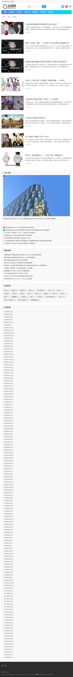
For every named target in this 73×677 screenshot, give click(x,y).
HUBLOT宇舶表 (10, 300)
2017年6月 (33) (8, 599)
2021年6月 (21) (8, 471)
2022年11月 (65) (8, 426)
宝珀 (55, 293)
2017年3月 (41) (8, 607)
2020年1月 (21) (8, 516)
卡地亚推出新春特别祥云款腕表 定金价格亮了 (41, 24)
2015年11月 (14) (8, 649)
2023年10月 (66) (8, 396)
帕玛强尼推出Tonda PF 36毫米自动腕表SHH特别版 (19, 227)
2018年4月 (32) (8, 572)
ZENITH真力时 (23, 300)
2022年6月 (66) (8, 439)
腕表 (32, 290)
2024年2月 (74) (8, 386)
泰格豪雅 (15, 297)
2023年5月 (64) (8, 410)
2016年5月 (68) (8, 633)
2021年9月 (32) (8, 463)
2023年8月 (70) (8, 402)
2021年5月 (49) (8, 474)
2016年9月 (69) (8, 622)
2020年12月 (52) (8, 487)
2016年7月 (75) (8, 628)
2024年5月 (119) (8, 378)
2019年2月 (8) (8, 545)
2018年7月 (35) (8, 564)
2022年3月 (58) (8, 447)
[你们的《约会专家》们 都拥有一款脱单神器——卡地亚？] (12, 84)
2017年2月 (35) (8, 609)
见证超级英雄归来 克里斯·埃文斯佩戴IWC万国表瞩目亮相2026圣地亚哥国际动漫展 (28, 240)
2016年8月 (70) (8, 625)
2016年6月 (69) (8, 630)
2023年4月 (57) (8, 412)
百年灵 (63, 293)
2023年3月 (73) (8, 415)
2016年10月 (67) (8, 620)
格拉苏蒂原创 (51, 297)
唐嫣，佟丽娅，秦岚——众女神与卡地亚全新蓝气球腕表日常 (47, 43)
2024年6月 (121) (8, 375)
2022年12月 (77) (8, 423)
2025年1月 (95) (8, 357)
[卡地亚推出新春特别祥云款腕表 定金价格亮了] (12, 28)
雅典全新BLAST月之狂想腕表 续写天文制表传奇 (18, 235)
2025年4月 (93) (8, 349)
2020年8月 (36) (8, 498)
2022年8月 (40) (8, 434)
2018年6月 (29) (8, 567)
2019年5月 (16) (8, 537)
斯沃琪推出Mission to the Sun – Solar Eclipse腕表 (18, 278)
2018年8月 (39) (8, 561)
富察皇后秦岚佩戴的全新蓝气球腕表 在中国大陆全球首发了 (46, 62)
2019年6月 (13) (8, 535)
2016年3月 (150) (8, 638)
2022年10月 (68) (8, 428)
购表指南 (51, 12)
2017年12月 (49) (8, 583)
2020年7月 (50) (8, 500)
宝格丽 (14, 290)
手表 (62, 297)
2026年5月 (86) (8, 319)
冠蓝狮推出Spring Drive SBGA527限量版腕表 (16, 270)
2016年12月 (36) (8, 614)
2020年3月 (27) (8, 511)
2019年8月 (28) (8, 529)
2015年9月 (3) (8, 654)
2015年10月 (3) (8, 652)
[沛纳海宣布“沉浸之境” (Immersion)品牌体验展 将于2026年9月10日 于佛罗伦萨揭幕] (36, 195)
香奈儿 (38, 293)
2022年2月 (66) (8, 450)
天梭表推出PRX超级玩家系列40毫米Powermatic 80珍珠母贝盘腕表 (22, 255)
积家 (15, 293)
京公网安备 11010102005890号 (45, 674)
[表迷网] (9, 6)
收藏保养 (35, 12)
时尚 (60, 290)
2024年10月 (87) (8, 365)
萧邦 (6, 297)
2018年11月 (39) (8, 553)
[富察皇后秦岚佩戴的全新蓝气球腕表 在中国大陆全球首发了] (12, 65)
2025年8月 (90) (8, 338)
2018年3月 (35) (8, 575)
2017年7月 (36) (8, 596)
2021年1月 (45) (8, 484)
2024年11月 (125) (9, 362)
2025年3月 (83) (8, 351)
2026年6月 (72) (8, 317)
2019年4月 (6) (8, 540)
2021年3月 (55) (8, 479)
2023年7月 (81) (8, 404)
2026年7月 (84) (8, 314)
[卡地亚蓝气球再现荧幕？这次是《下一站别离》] (12, 103)
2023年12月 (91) (8, 391)
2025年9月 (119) (8, 335)
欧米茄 (23, 290)
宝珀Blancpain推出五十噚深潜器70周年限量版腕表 (18, 262)
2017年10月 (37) (8, 588)
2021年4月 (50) (8, 476)
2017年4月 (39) (8, 604)
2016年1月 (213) (8, 644)
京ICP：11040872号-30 (30, 674)
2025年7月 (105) (8, 341)
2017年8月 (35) (8, 593)
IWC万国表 (41, 290)
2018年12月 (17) (8, 551)
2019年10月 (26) (8, 524)
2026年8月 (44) (8, 311)
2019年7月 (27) (8, 532)
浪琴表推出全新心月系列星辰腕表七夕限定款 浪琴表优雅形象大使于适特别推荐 (27, 230)
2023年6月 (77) (8, 407)
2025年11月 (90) (8, 330)
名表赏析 (11, 12)
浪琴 (30, 293)
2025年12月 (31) (8, 327)
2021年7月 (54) (8, 468)
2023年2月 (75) (8, 418)
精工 (33, 297)
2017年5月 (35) (8, 601)
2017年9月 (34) (8, 591)
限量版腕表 (35, 300)
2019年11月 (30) (8, 521)
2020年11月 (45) (8, 490)
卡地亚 (7, 293)
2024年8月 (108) (8, 370)
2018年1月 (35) (8, 580)
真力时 (41, 297)
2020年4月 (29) (8, 508)
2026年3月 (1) (8, 325)
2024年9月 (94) (8, 367)
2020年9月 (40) (8, 495)
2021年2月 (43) (8, 482)
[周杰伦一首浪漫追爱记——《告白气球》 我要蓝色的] (12, 159)
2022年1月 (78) (8, 452)
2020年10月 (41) (8, 492)
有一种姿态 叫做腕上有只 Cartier (37, 137)
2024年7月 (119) (8, 373)
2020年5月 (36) (8, 505)
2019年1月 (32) (8, 548)
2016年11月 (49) (8, 617)
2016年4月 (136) (8, 636)
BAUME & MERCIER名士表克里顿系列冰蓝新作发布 (18, 276)
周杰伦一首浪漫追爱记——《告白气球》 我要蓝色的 (44, 155)
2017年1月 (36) (8, 612)
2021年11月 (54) (8, 458)
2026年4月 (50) (8, 322)
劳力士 (51, 290)
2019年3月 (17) (8, 543)
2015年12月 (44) (8, 646)
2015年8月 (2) (8, 657)
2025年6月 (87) (8, 343)
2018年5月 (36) (8, 569)
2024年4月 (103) (8, 381)
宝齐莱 (24, 297)
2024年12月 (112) (9, 359)
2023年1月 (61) (8, 420)
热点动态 (43, 12)
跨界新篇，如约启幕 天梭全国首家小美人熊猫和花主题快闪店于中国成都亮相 (25, 265)
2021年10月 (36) (8, 460)
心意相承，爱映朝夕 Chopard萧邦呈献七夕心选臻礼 (18, 268)
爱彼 (23, 293)
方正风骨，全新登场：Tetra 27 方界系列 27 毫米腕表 (20, 232)
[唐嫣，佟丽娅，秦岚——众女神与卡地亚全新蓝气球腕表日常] (12, 47)
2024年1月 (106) (8, 389)
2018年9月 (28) (8, 559)
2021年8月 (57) (8, 466)
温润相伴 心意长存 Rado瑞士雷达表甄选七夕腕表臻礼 (20, 243)
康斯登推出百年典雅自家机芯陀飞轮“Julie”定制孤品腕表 (19, 257)
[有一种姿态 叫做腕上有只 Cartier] (12, 140)
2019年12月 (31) (8, 519)
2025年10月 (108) (9, 333)
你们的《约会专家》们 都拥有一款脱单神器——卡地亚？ (45, 80)
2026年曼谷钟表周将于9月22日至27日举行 (16, 273)
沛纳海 (47, 293)
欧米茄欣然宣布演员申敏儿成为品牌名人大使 (17, 238)
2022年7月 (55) (8, 436)
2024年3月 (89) (8, 383)
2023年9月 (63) (8, 399)
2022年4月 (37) (8, 444)
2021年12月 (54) (8, 455)
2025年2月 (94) (8, 354)
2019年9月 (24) (8, 527)
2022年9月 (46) (8, 431)
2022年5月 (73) (8, 442)
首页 (5, 12)
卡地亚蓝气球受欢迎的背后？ (35, 118)
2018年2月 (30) (8, 577)
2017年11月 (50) (8, 585)
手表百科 (29, 125)
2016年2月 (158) (8, 641)
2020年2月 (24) (8, 513)
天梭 (6, 290)
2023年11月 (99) (8, 394)
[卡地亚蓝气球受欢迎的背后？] (12, 122)
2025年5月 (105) (8, 346)
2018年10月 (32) (8, 556)
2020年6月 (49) (8, 503)
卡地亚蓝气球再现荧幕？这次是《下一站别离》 (42, 99)
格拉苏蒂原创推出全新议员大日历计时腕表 (16, 260)
